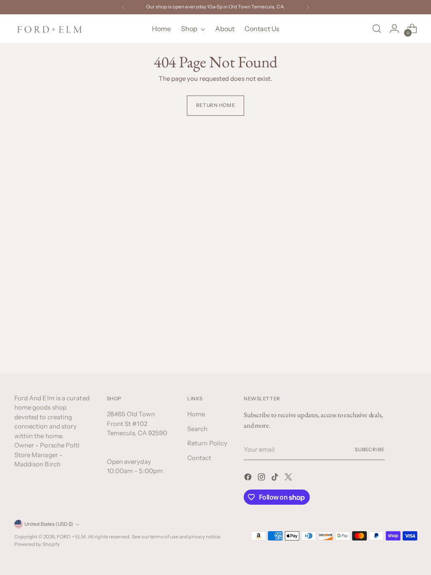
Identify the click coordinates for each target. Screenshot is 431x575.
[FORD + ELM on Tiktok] (276, 478)
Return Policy (207, 443)
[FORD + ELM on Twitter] (289, 478)
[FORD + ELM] (50, 29)
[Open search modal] (376, 28)
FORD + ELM (71, 537)
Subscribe (370, 450)
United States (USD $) (48, 524)
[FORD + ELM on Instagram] (262, 478)
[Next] (307, 7)
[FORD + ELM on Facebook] (249, 478)
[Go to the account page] (394, 28)
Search (197, 429)
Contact (199, 458)
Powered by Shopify (37, 544)
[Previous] (123, 7)
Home (196, 414)
